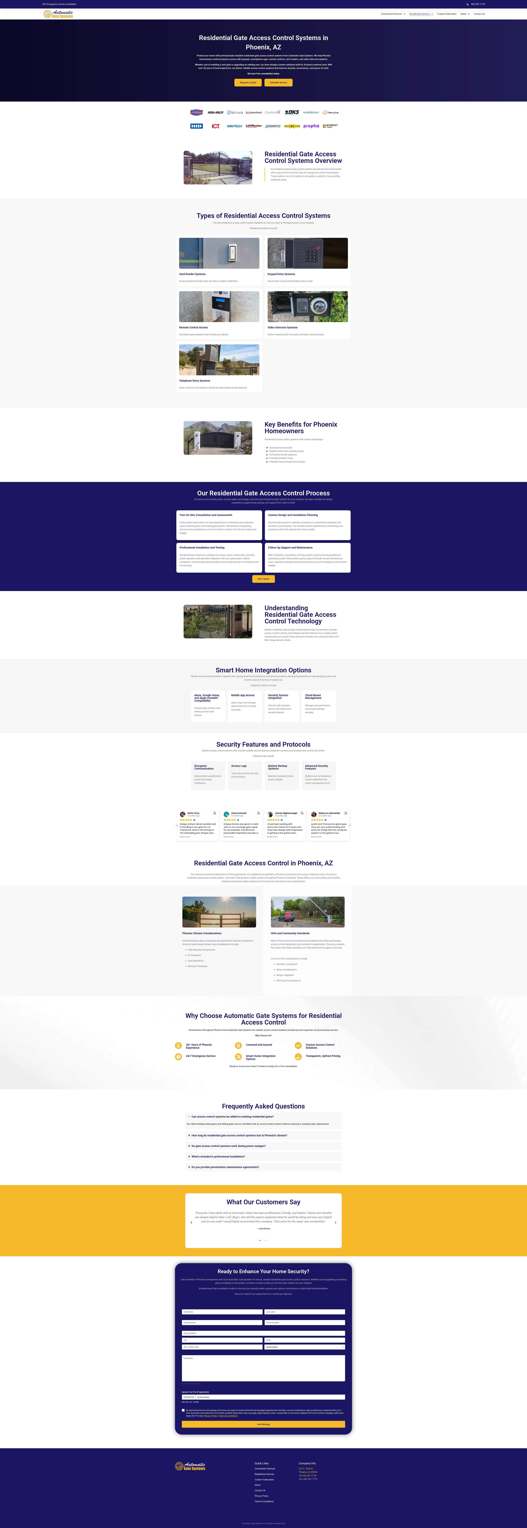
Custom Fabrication (446, 14)
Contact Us (479, 14)
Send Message (263, 1424)
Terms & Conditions (228, 1416)
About (463, 14)
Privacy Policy (211, 1416)
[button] (350, 825)
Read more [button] (185, 837)
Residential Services (420, 14)
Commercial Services (391, 14)
